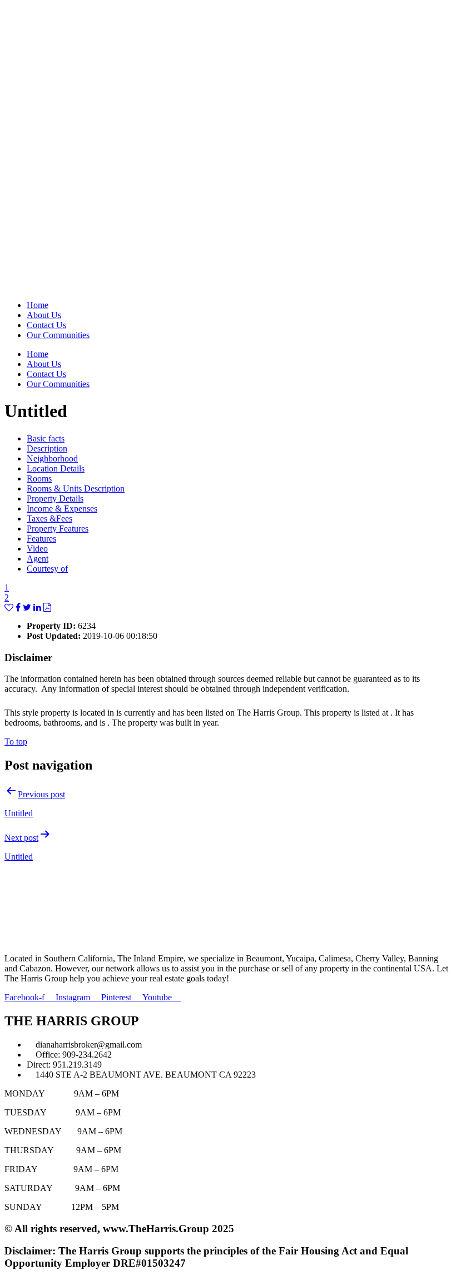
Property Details (55, 498)
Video (37, 548)
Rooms (39, 478)
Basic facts (46, 438)
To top (15, 741)
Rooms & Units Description (76, 488)
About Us (44, 315)
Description (47, 448)
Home (37, 305)
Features (41, 538)
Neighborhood (52, 458)
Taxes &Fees (49, 518)
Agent (37, 558)
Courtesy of (47, 568)
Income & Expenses (62, 508)
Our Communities (58, 335)
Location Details (56, 468)
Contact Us (46, 325)
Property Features (57, 528)
